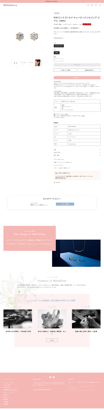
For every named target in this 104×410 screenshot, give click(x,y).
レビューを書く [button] (65, 204)
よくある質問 (6, 385)
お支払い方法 (57, 152)
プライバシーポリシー (9, 392)
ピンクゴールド (72, 144)
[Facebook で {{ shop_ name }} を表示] (54, 377)
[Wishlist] (96, 5)
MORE (52, 340)
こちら (66, 114)
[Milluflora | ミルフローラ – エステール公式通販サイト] (10, 5)
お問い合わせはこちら (60, 178)
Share (58, 182)
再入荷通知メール (77, 77)
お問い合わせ (6, 387)
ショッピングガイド (60, 176)
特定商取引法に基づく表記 (10, 389)
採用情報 (5, 404)
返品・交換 (56, 155)
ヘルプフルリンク (8, 379)
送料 (55, 149)
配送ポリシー (6, 397)
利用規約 (5, 399)
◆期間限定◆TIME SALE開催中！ (52, 1)
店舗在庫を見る (89, 70)
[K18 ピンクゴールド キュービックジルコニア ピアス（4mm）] (15, 62)
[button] (88, 5)
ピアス (70, 133)
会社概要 (5, 401)
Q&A (67, 176)
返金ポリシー (6, 394)
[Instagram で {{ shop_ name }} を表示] (50, 377)
